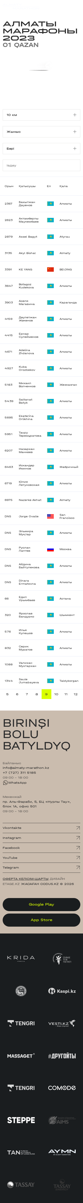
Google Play (41, 904)
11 (66, 694)
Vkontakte (12, 828)
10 (56, 694)
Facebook (11, 848)
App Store (41, 920)
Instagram (12, 838)
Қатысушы (27, 186)
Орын (9, 186)
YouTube (10, 858)
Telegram (11, 867)
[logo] (21, 6)
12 (76, 694)
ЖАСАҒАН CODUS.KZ (40, 884)
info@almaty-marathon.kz (26, 768)
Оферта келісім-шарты (25, 879)
